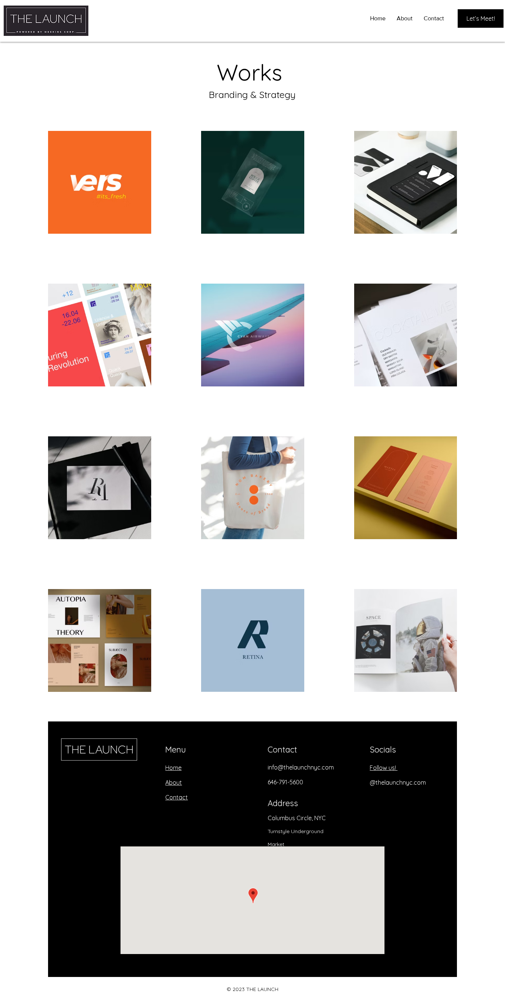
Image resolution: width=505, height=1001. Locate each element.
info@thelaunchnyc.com (301, 767)
